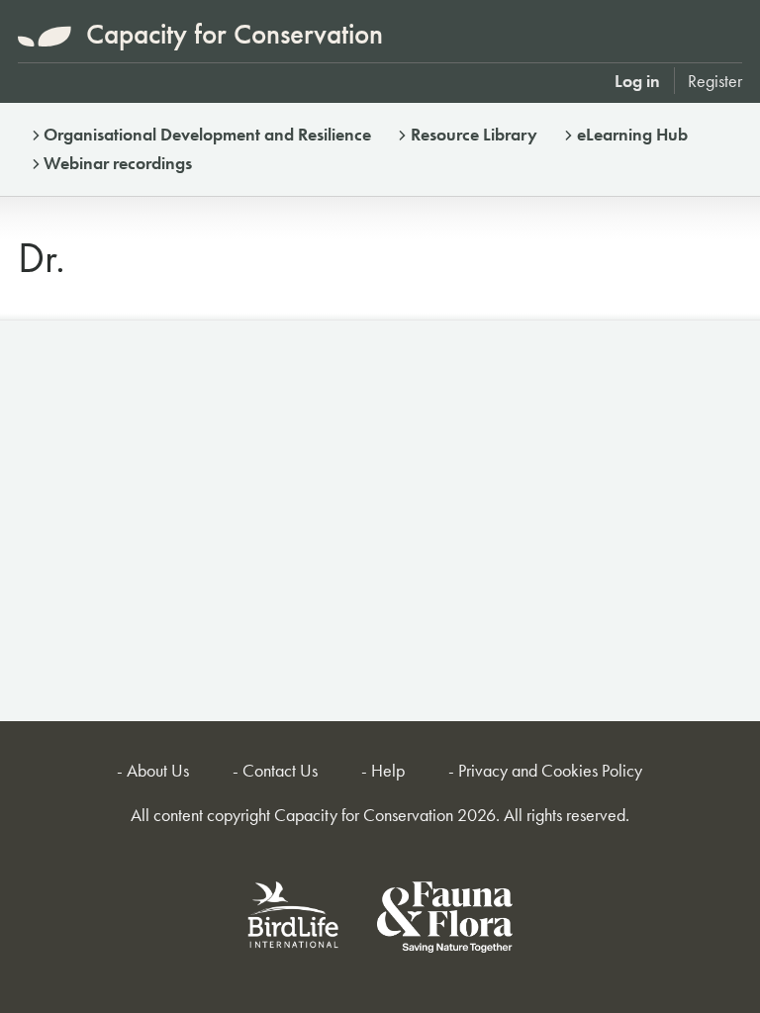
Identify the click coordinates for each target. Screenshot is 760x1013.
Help (388, 770)
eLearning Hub (632, 134)
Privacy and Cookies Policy (550, 770)
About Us (158, 770)
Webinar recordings (118, 162)
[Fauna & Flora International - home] (444, 920)
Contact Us (280, 770)
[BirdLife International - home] (294, 920)
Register (715, 80)
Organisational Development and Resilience (207, 134)
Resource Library (474, 134)
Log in (637, 80)
